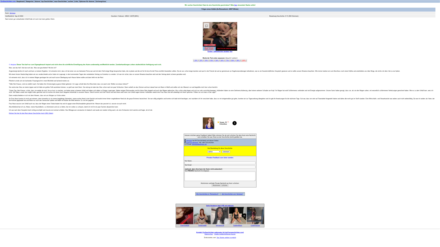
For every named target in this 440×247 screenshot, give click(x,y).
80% (233, 60)
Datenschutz (209, 234)
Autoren (37, 1)
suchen (70, 1)
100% (243, 60)
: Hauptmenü (13, 1)
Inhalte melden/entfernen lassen (224, 234)
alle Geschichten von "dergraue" (232, 194)
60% (222, 60)
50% (217, 60)
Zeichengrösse (100, 1)
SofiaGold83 (202, 225)
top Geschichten (47, 1)
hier (235, 5)
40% (212, 60)
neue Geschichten (60, 1)
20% (201, 60)
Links (76, 1)
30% (206, 60)
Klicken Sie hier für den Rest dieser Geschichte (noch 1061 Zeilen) (31, 113)
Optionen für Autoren (86, 1)
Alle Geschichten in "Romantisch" (207, 194)
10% (196, 60)
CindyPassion (255, 225)
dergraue (189, 140)
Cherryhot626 (184, 225)
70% (228, 60)
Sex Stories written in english (226, 237)
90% (238, 60)
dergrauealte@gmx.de (199, 144)
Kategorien (29, 1)
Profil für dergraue (192, 142)
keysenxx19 (220, 225)
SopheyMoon (237, 225)
